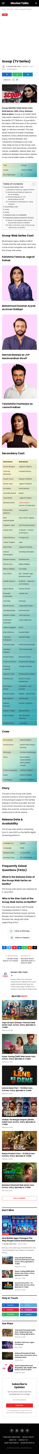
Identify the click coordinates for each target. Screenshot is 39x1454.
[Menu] (3, 3)
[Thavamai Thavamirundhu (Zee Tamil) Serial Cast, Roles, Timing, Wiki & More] (7, 1333)
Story (7, 212)
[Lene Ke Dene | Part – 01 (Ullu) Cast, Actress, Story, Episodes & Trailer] (19, 1075)
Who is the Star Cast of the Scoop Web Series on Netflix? (21, 226)
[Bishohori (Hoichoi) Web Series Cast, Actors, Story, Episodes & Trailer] (19, 1172)
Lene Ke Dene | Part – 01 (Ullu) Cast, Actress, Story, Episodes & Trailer (17, 1089)
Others (5, 1234)
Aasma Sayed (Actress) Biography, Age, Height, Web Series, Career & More (25, 1368)
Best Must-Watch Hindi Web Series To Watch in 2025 (28, 961)
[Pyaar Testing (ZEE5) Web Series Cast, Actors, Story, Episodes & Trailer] (19, 1044)
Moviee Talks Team (14, 66)
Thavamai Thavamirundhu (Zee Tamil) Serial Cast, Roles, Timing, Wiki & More (25, 1332)
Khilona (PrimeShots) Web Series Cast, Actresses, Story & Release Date (26, 1355)
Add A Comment (19, 1198)
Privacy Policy (20, 1413)
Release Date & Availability (16, 215)
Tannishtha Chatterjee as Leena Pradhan (20, 203)
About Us (12, 1440)
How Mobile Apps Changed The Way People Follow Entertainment (18, 1239)
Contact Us (23, 1440)
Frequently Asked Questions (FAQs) (19, 218)
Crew (7, 209)
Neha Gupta (24, 502)
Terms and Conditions (11, 1437)
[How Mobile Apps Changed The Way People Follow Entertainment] (19, 1225)
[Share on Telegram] (28, 74)
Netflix (16, 9)
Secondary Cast (11, 207)
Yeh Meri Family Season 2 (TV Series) (10, 960)
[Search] (36, 3)
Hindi (5, 15)
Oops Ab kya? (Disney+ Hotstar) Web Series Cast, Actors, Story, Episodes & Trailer (19, 1024)
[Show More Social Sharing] (35, 74)
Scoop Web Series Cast (13, 187)
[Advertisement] (19, 37)
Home (4, 9)
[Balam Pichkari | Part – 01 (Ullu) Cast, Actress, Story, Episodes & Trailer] (19, 1141)
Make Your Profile (11, 1443)
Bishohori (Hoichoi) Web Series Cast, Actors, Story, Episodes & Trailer (18, 1186)
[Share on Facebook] (7, 74)
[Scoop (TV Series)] (19, 102)
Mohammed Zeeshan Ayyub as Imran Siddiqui (20, 193)
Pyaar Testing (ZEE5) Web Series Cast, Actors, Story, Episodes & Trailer (19, 1057)
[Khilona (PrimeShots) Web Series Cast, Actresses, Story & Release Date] (7, 1356)
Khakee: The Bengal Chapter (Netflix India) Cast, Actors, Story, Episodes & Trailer (18, 1121)
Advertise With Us (27, 1443)
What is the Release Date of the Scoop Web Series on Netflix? (20, 221)
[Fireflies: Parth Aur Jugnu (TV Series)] (7, 1345)
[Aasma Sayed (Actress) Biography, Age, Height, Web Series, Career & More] (7, 1368)
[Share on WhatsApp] (17, 74)
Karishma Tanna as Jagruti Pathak (21, 190)
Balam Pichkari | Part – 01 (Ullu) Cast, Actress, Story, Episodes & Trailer (18, 1154)
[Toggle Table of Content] (32, 184)
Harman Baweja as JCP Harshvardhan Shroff (17, 198)
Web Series (10, 9)
